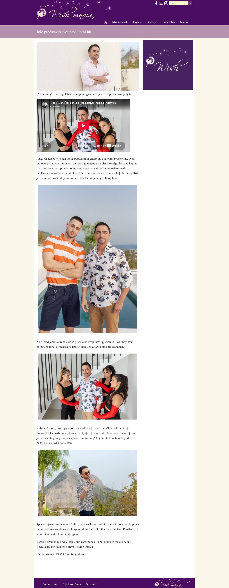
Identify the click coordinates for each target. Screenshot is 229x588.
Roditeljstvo (153, 22)
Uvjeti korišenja (71, 584)
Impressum (50, 584)
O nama (90, 584)
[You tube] (161, 3)
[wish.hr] (168, 64)
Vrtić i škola (169, 22)
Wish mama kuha (120, 22)
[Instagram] (166, 3)
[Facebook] (156, 3)
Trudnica (184, 22)
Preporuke (138, 22)
